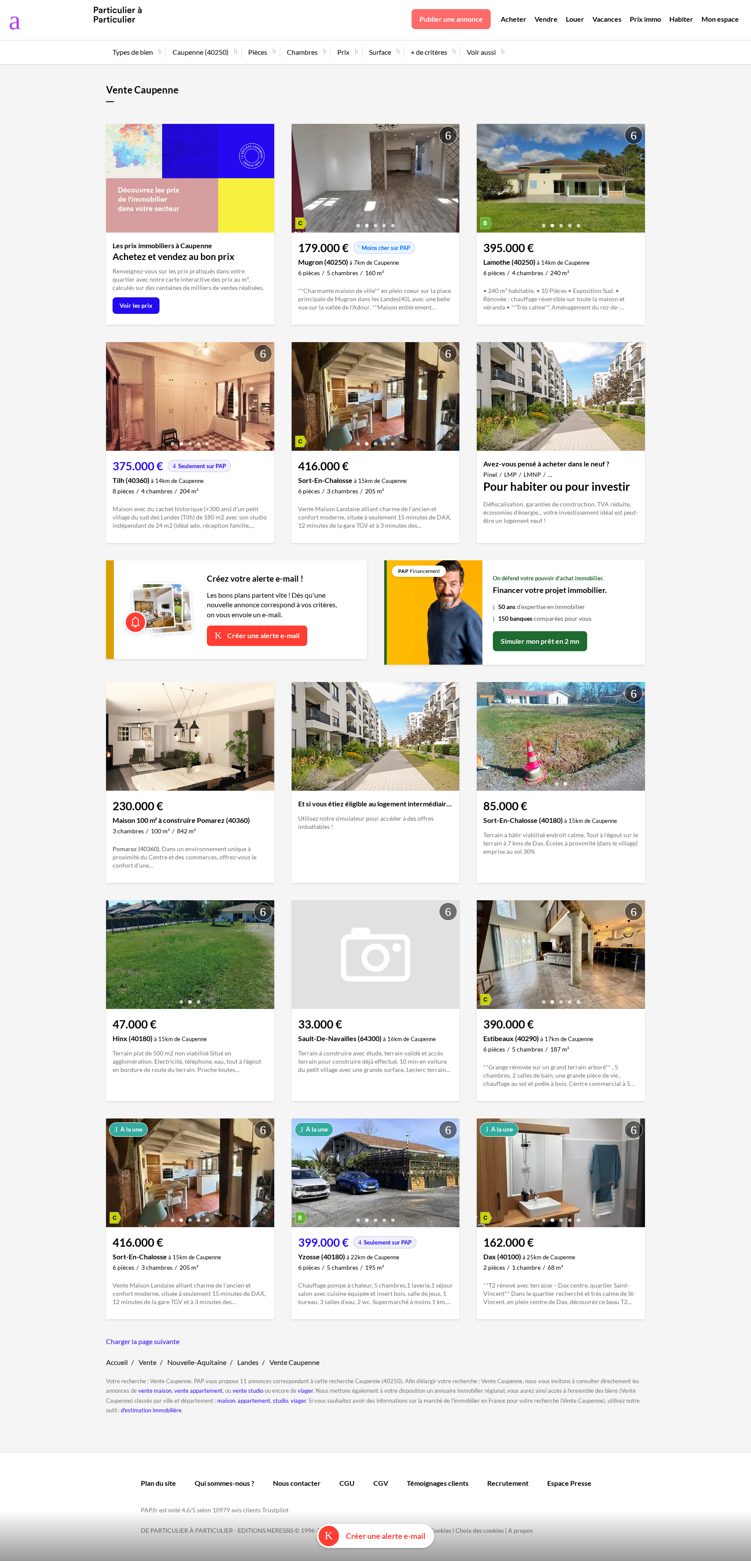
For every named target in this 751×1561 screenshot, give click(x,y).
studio (280, 1400)
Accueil (117, 1362)
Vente (147, 1362)
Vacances (606, 19)
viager (305, 1390)
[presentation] (300, 180)
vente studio (248, 1390)
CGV (380, 1483)
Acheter (513, 19)
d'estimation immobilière (151, 1410)
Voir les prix (136, 305)
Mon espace (720, 19)
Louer (575, 19)
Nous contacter (297, 1483)
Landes (248, 1362)
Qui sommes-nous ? (224, 1483)
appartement (254, 1400)
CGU (347, 1483)
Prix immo (645, 19)
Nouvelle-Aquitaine (196, 1362)
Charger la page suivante (142, 1341)
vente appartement (198, 1390)
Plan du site (158, 1483)
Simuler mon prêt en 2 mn (540, 641)
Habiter (681, 19)
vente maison (155, 1390)
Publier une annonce (451, 19)
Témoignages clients (438, 1483)
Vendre (546, 19)
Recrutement (507, 1483)
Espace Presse (569, 1483)
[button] (358, 222)
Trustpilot (275, 1510)
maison (226, 1400)
